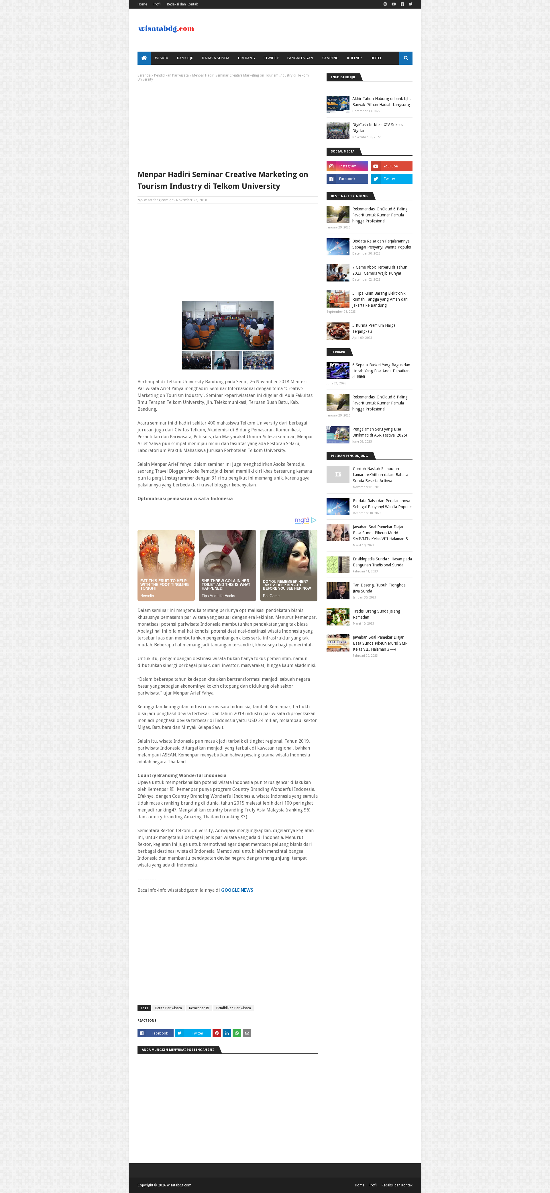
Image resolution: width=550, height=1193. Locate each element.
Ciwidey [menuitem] (271, 58)
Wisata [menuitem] (161, 58)
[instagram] (385, 4)
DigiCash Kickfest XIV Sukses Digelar (377, 127)
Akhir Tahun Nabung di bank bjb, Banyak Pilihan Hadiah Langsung (381, 101)
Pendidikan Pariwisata (171, 75)
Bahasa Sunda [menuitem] (215, 58)
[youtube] (393, 4)
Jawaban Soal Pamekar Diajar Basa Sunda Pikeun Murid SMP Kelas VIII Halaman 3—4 (380, 643)
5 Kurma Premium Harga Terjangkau (374, 328)
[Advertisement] (228, 124)
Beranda (144, 75)
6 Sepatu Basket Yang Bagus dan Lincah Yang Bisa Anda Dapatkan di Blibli (381, 371)
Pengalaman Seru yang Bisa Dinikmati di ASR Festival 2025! (379, 432)
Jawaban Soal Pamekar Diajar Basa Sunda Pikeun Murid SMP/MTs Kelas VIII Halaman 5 (380, 533)
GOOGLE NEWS (237, 890)
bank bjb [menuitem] (185, 58)
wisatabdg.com (156, 200)
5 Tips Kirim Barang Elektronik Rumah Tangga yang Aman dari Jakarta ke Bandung (380, 299)
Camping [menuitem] (330, 58)
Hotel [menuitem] (376, 58)
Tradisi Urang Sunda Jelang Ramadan (376, 614)
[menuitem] (144, 58)
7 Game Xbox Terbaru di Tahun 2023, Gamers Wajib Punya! (379, 270)
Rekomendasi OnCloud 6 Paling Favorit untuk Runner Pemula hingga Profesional (380, 215)
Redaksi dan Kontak (182, 4)
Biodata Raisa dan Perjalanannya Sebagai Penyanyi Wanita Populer (381, 244)
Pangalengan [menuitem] (300, 58)
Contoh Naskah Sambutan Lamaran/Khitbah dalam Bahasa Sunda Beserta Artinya (380, 474)
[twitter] (409, 4)
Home (142, 4)
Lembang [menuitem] (246, 58)
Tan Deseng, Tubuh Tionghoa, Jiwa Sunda (380, 588)
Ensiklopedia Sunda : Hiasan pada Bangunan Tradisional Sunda (382, 562)
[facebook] (402, 4)
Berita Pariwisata (168, 1008)
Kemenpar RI (199, 1008)
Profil (157, 4)
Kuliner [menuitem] (354, 58)
